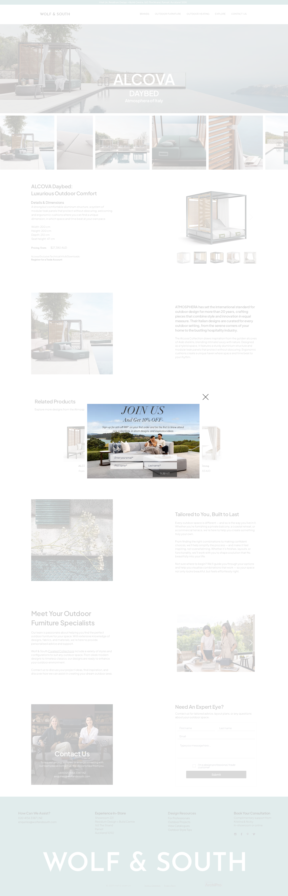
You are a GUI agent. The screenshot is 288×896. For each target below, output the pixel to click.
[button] (205, 397)
